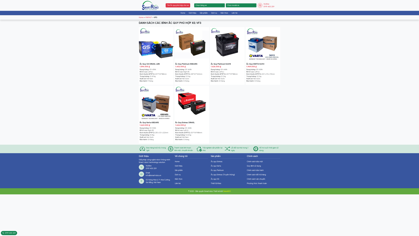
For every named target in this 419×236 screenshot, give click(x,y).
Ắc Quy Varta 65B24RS (149, 122)
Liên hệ (234, 13)
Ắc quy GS (215, 179)
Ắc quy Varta (216, 166)
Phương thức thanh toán (257, 183)
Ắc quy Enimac (216, 162)
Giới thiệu (192, 13)
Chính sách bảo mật (255, 162)
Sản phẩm (204, 13)
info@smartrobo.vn (153, 175)
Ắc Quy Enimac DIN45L (185, 122)
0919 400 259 (269, 7)
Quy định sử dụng (254, 166)
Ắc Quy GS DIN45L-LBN (150, 64)
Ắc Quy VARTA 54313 (255, 64)
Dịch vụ (214, 13)
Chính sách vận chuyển (256, 179)
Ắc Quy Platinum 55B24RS (186, 64)
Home (182, 13)
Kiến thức (224, 13)
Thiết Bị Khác (216, 183)
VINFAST (148, 17)
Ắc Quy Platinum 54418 (221, 64)
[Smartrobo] (150, 5)
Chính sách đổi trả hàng (256, 175)
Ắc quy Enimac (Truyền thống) (223, 175)
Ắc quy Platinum (217, 170)
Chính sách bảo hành (255, 170)
